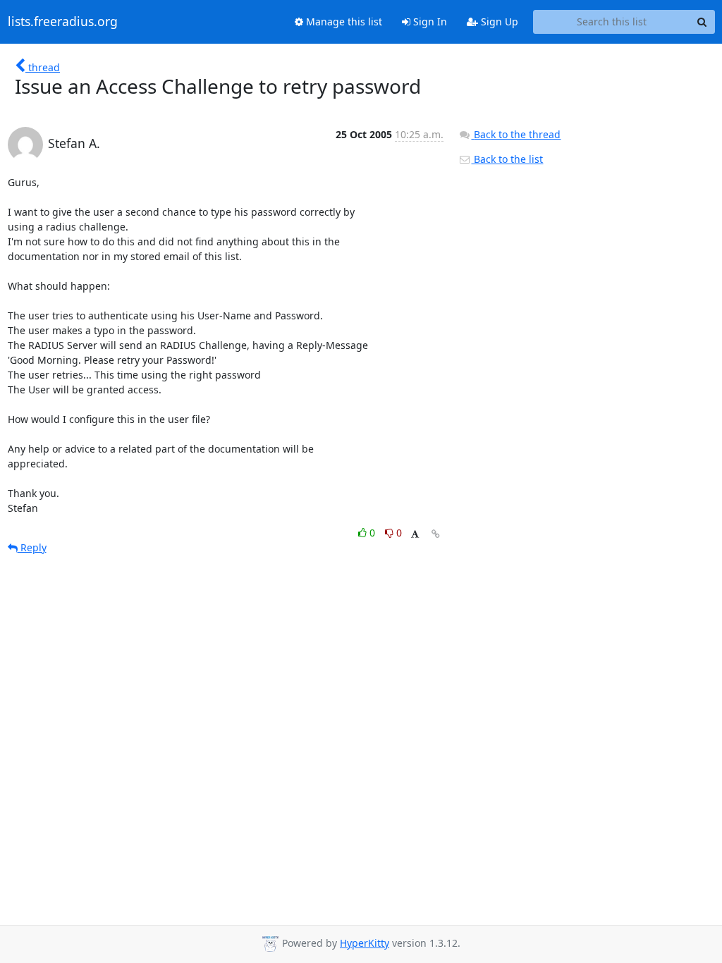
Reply (32, 547)
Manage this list (342, 21)
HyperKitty (364, 943)
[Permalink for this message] (435, 534)
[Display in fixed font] (414, 534)
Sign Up (498, 21)
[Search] (702, 22)
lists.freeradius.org (63, 21)
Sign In (428, 21)
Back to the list (507, 159)
